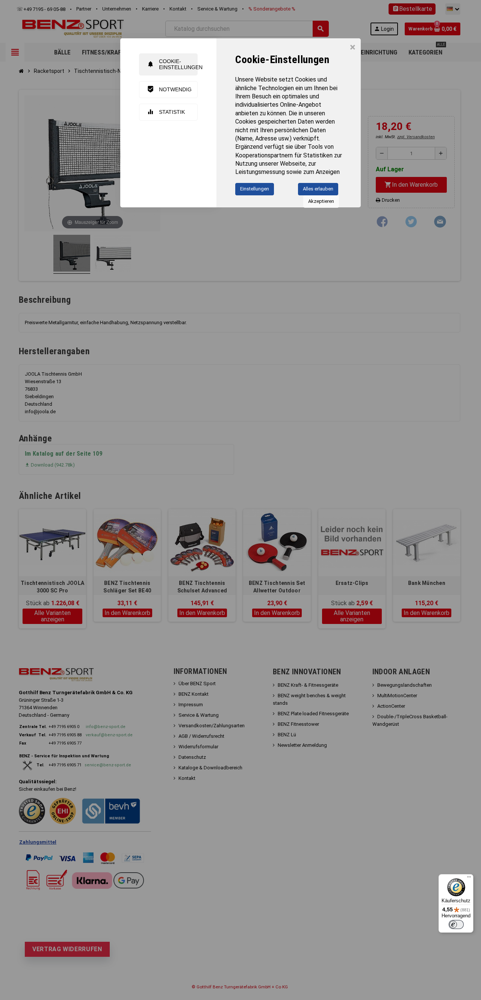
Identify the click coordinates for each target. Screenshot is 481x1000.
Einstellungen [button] (254, 189)
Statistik (166, 111)
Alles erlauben (318, 189)
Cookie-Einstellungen (172, 64)
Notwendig (169, 89)
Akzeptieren (321, 201)
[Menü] (468, 878)
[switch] (456, 924)
